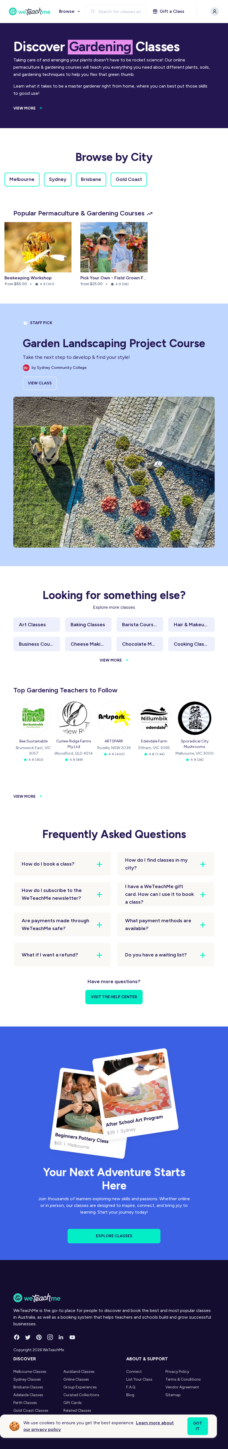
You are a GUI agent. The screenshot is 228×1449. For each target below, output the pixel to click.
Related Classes (77, 1410)
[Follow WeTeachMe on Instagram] (50, 1337)
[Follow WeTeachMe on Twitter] (27, 1337)
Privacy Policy (177, 1371)
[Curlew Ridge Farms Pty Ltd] (74, 718)
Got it (197, 1426)
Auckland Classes (79, 1371)
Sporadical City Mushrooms (195, 744)
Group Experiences (80, 1387)
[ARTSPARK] (114, 718)
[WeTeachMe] (30, 11)
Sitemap (173, 1395)
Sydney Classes (27, 1379)
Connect (134, 1371)
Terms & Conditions (183, 1379)
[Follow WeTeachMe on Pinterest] (39, 1337)
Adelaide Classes (28, 1395)
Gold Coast (129, 179)
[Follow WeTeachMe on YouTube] (72, 1337)
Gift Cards (72, 1402)
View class (40, 383)
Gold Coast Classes (30, 1410)
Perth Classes (25, 1402)
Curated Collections (81, 1395)
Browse (67, 11)
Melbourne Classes (29, 1371)
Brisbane (91, 179)
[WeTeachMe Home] (114, 1297)
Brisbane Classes (28, 1387)
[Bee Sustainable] (33, 718)
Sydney (57, 179)
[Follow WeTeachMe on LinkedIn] (61, 1337)
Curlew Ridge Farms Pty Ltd (73, 744)
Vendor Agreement (182, 1387)
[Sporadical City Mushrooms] (195, 718)
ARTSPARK (114, 741)
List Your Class (139, 1379)
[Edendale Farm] (154, 718)
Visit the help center (114, 997)
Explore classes (114, 1236)
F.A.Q (130, 1387)
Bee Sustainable (33, 741)
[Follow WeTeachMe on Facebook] (16, 1337)
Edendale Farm (154, 741)
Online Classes (76, 1379)
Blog (130, 1395)
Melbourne (21, 179)
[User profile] (214, 11)
